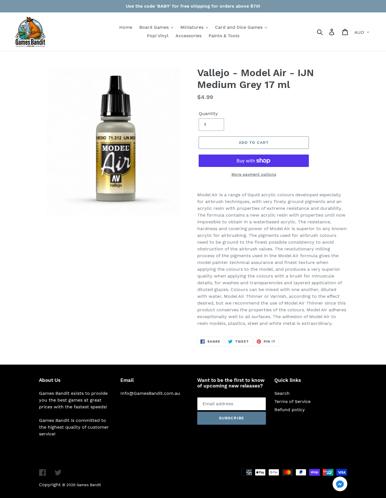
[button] (340, 485)
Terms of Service (292, 401)
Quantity (208, 113)
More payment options (253, 174)
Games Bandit (89, 485)
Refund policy (289, 409)
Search (282, 393)
